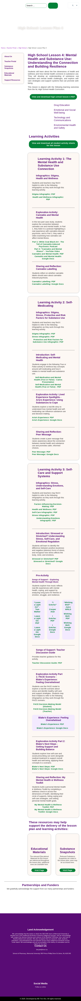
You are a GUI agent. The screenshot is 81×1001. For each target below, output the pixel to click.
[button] (63, 5)
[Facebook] (27, 991)
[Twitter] (32, 991)
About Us (8, 56)
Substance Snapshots (8, 67)
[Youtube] (53, 991)
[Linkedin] (37, 991)
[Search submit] (53, 6)
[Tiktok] (48, 991)
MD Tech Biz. (42, 999)
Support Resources (12, 80)
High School (23, 48)
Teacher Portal (12, 48)
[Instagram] (43, 991)
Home (3, 48)
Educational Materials (9, 74)
